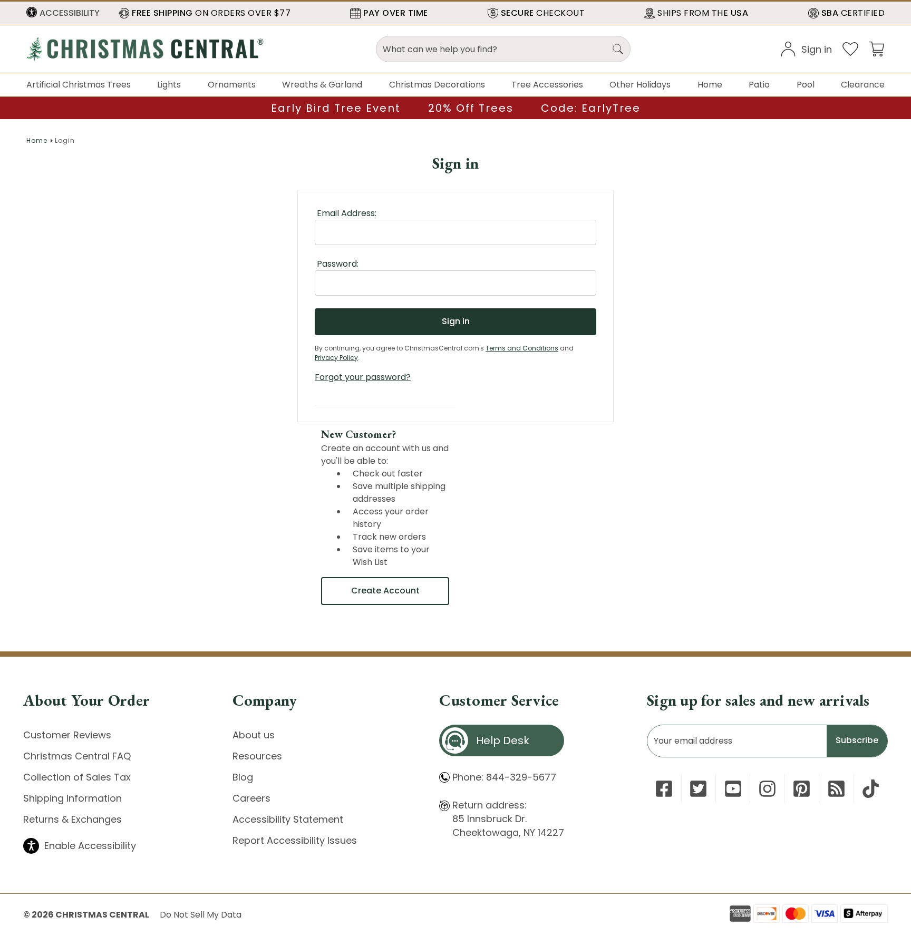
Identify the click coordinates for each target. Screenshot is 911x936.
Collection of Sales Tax (77, 777)
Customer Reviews (67, 735)
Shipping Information (72, 798)
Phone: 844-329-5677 (504, 777)
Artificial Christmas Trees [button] (78, 85)
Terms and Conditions (522, 348)
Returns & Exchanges (72, 819)
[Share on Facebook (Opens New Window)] (664, 788)
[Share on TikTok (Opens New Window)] (870, 788)
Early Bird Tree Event (336, 108)
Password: (337, 264)
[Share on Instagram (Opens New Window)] (767, 788)
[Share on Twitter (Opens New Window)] (698, 788)
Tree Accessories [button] (547, 85)
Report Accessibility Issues (294, 840)
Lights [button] (169, 85)
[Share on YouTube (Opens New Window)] (733, 788)
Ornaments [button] (232, 85)
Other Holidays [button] (640, 85)
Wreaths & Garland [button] (322, 85)
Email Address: (346, 213)
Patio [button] (759, 85)
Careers (251, 798)
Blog (242, 777)
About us (253, 735)
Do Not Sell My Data (200, 915)
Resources (257, 756)
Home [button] (709, 85)
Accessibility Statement (287, 819)
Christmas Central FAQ (77, 756)
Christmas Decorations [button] (437, 85)
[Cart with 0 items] (877, 48)
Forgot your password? (363, 377)
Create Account (385, 590)
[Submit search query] (618, 49)
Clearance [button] (863, 85)
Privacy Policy (336, 357)
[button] (63, 13)
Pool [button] (806, 85)
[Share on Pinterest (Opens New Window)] (801, 788)
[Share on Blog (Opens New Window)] (836, 788)
